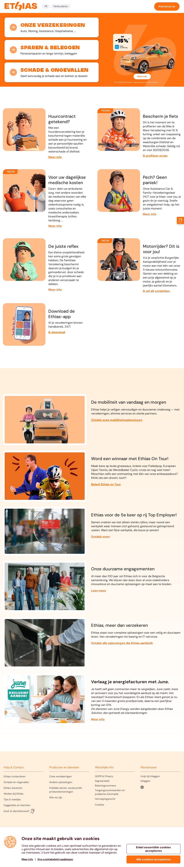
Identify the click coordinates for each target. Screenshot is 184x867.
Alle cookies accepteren (153, 859)
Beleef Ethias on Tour (106, 484)
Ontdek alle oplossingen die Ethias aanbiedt (122, 643)
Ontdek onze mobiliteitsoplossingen (116, 420)
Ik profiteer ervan (155, 156)
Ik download (56, 332)
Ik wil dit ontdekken (156, 291)
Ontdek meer (100, 537)
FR (46, 6)
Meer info (55, 157)
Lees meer (98, 590)
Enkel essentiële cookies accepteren (153, 849)
